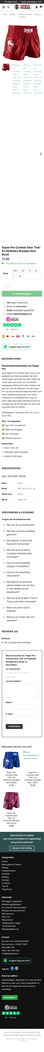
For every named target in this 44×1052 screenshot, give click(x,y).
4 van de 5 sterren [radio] (25, 672)
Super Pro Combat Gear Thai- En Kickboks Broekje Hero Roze (11, 818)
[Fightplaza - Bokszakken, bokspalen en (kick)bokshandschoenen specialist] (22, 7)
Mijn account (8, 913)
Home (5, 14)
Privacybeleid (31, 1039)
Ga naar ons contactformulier (15, 941)
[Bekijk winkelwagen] (41, 7)
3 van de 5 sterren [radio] (17, 672)
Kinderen (6, 874)
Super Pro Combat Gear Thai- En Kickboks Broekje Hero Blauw (11, 777)
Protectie (6, 883)
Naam (9, 702)
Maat (5, 273)
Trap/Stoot (7, 889)
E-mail (9, 714)
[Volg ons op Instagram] (17, 968)
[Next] (38, 42)
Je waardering (13, 669)
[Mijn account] (36, 7)
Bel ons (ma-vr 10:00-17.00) (14, 944)
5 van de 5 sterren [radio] (10, 677)
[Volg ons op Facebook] (12, 968)
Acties (5, 861)
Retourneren (7, 920)
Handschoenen (9, 870)
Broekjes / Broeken (25, 14)
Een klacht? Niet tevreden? (14, 907)
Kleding (12, 14)
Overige (5, 880)
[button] (4, 7)
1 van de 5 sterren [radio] (6, 672)
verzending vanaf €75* (20, 310)
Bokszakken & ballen (11, 864)
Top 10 (5, 886)
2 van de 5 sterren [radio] (10, 672)
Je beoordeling (14, 681)
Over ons (6, 917)
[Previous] (6, 42)
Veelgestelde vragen (11, 923)
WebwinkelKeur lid (10, 929)
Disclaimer (22, 1040)
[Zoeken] (8, 7)
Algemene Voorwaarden (15, 1039)
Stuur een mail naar (11, 950)
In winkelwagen (22, 293)
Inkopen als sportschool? (13, 910)
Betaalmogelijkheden (11, 904)
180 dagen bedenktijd (12, 901)
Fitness (5, 867)
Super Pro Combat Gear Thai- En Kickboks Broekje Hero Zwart (33, 777)
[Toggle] (4, 525)
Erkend (19, 314)
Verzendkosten (9, 926)
